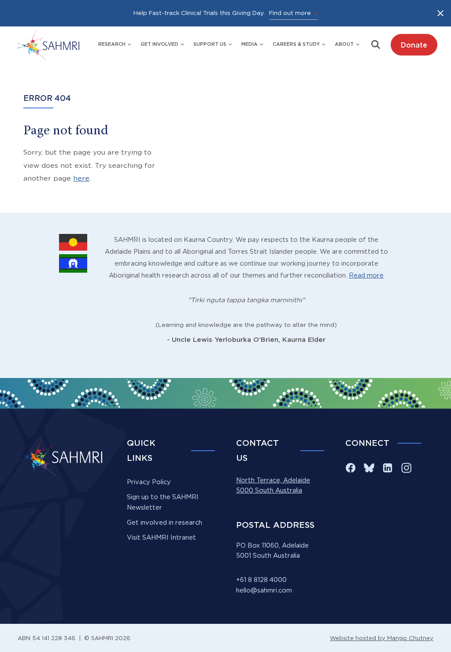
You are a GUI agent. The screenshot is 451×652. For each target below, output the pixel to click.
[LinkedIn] (387, 468)
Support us (209, 44)
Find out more (290, 12)
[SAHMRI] (48, 44)
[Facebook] (350, 468)
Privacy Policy (149, 482)
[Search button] (375, 44)
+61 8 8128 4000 (261, 580)
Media (249, 44)
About (344, 44)
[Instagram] (406, 468)
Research (112, 44)
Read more (366, 275)
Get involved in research (164, 522)
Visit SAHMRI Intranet (161, 537)
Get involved (159, 44)
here (81, 178)
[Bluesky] (369, 468)
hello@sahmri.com (264, 590)
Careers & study (296, 44)
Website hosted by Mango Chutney (381, 637)
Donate (413, 44)
